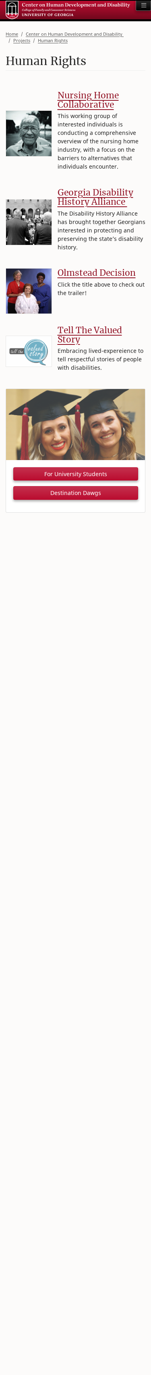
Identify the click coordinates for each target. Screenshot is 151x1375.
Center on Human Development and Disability (75, 34)
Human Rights (53, 40)
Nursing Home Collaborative (88, 100)
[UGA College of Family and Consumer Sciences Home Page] (68, 10)
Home (12, 34)
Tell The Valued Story (90, 335)
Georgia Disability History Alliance (95, 197)
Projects (21, 40)
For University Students (75, 474)
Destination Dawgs (75, 493)
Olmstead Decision (97, 272)
